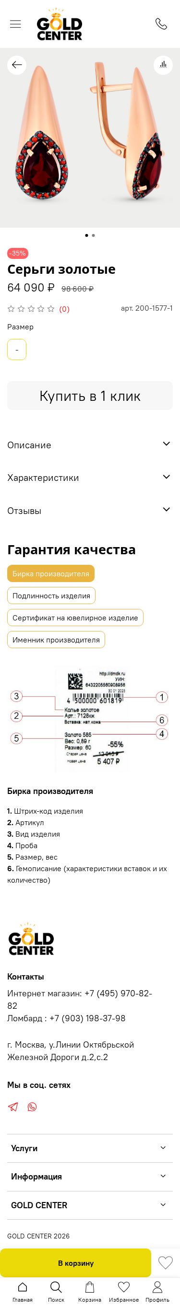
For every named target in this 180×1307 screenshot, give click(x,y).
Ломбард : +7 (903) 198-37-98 (66, 1018)
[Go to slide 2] (93, 235)
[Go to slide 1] (86, 235)
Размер (20, 326)
